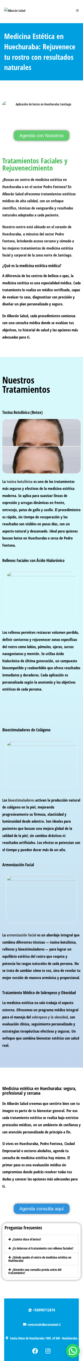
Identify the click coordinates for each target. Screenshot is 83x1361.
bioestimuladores (21, 800)
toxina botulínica (20, 481)
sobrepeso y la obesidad (50, 1017)
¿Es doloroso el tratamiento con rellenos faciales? (42, 1248)
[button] (41, 1239)
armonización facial (21, 935)
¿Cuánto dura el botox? (26, 1239)
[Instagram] (48, 1351)
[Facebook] (35, 1351)
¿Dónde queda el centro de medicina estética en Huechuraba (39, 1259)
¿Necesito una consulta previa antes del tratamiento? (34, 1271)
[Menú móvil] (77, 10)
